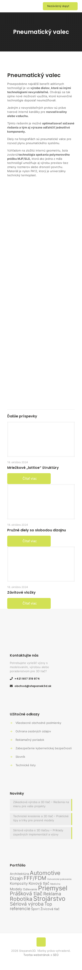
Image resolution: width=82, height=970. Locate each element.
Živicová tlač (49, 909)
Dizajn (16, 878)
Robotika (21, 899)
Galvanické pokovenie (59, 879)
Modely (16, 889)
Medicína (55, 884)
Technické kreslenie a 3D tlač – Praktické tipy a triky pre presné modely (41, 818)
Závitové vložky (21, 592)
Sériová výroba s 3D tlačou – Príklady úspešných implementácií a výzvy (38, 832)
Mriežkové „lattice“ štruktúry (33, 467)
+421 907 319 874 (27, 679)
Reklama (52, 893)
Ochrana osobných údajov (33, 731)
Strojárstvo (49, 898)
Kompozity (19, 883)
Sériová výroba (27, 904)
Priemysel (52, 888)
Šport (35, 909)
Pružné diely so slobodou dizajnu (36, 530)
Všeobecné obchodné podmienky (38, 723)
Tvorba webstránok (36, 955)
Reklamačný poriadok (30, 739)
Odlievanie (30, 889)
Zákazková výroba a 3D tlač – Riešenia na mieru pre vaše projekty (41, 804)
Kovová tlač (39, 883)
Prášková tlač (26, 893)
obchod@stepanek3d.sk (32, 686)
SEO (56, 955)
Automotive (45, 873)
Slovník (20, 756)
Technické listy (26, 765)
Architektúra (19, 874)
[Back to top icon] (41, 942)
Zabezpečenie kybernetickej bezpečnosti (44, 748)
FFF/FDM (35, 878)
